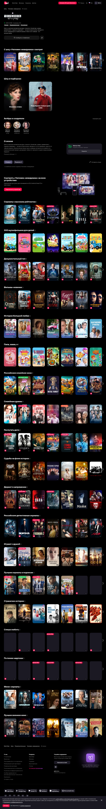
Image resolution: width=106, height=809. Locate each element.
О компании (7, 756)
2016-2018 (9, 23)
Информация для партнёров (12, 763)
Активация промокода (36, 768)
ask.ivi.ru (56, 771)
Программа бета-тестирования (13, 761)
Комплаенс (7, 777)
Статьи (31, 766)
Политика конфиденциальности (13, 770)
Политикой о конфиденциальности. (13, 802)
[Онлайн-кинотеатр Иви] (6, 3)
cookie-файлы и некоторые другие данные (67, 798)
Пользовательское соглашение (13, 768)
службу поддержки (25, 805)
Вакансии (7, 759)
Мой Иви (31, 756)
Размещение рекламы (10, 766)
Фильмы (31, 759)
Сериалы (31, 761)
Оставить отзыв (8, 779)
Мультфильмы (33, 763)
